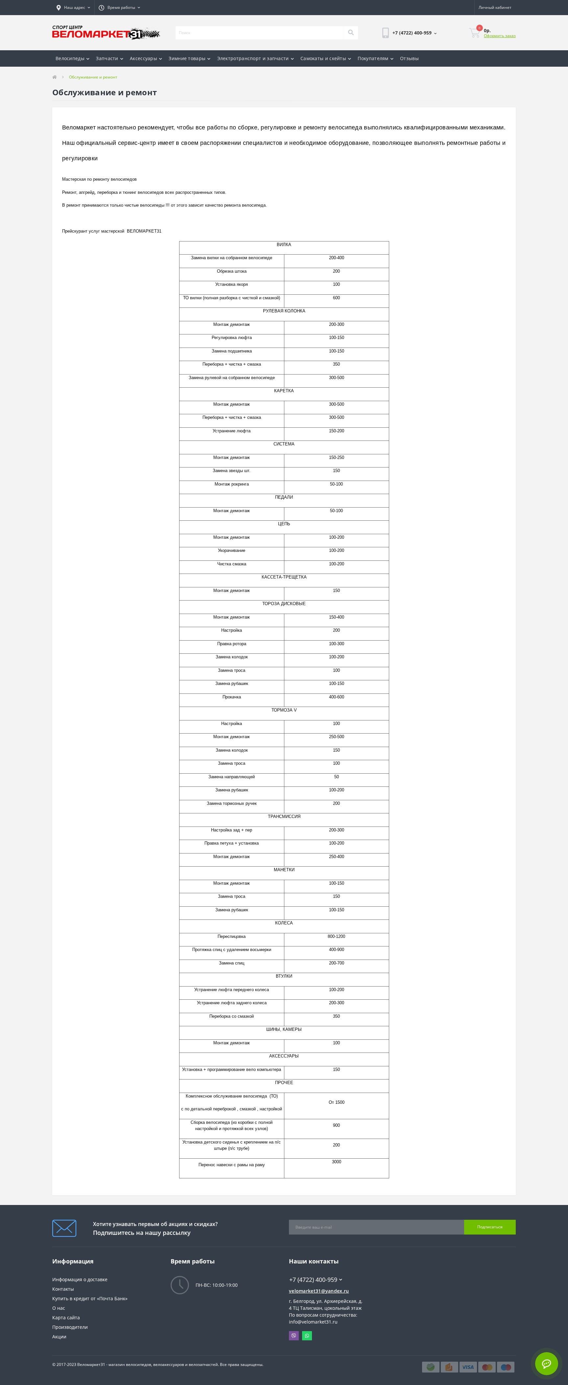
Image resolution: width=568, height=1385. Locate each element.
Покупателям (373, 58)
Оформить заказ (500, 35)
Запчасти (107, 58)
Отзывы (409, 58)
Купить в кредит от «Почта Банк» (90, 1298)
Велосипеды (70, 58)
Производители (70, 1327)
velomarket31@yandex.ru (319, 1291)
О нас (58, 1308)
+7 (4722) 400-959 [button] (313, 1279)
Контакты (63, 1289)
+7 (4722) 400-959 (309, 1270)
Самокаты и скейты (323, 58)
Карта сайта (66, 1317)
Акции (59, 1336)
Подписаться (490, 1227)
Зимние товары (187, 58)
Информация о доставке (79, 1279)
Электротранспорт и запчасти (253, 58)
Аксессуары (143, 58)
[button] (73, 7)
